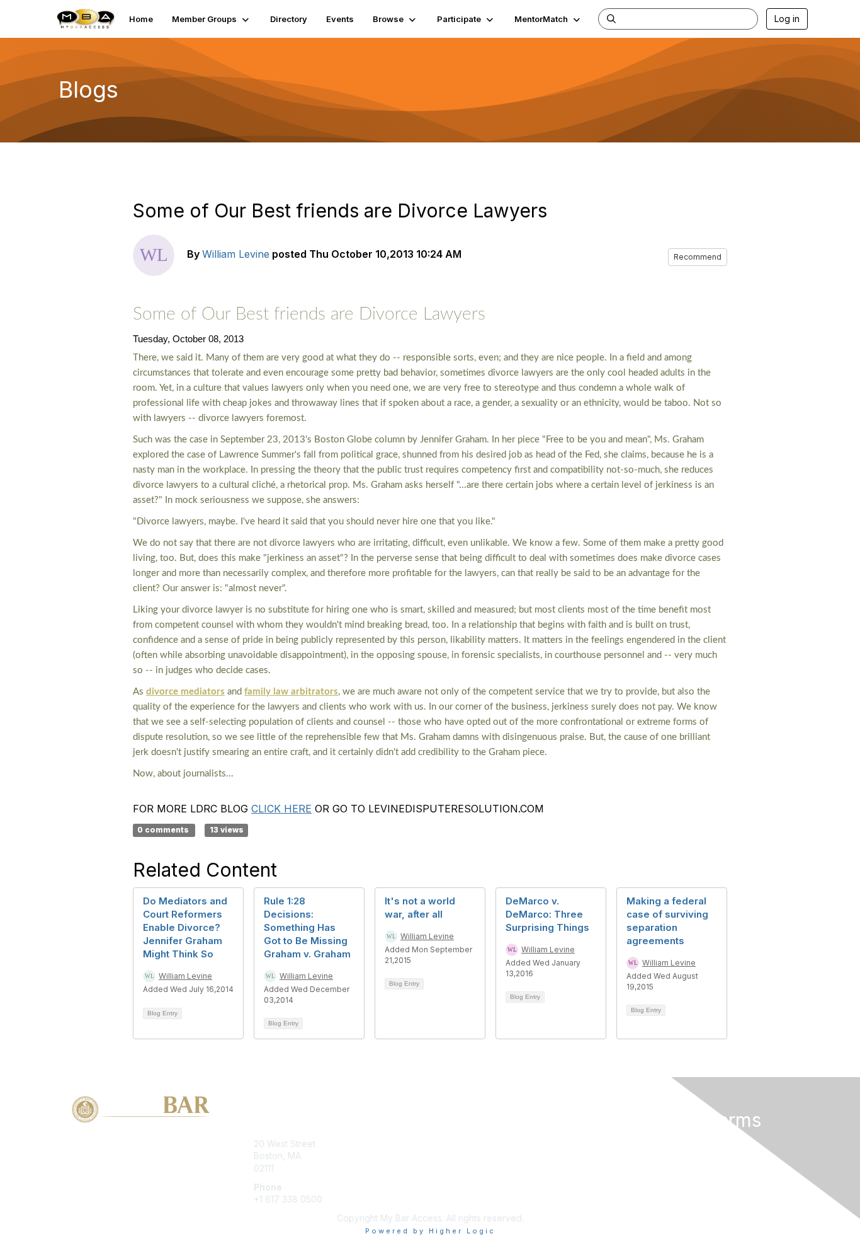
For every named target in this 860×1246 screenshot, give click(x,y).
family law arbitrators (291, 691)
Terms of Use (645, 1155)
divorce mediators (185, 691)
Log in (787, 18)
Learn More (459, 1168)
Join (444, 1143)
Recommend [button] (697, 257)
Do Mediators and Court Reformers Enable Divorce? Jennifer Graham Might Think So (185, 927)
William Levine (235, 254)
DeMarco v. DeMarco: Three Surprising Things (547, 914)
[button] (211, 18)
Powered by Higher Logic (430, 1230)
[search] (611, 18)
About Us (636, 1143)
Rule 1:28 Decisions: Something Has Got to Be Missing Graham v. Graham (307, 927)
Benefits (452, 1155)
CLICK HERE (281, 808)
